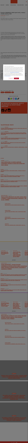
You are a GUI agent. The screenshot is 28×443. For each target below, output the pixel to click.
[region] (14, 72)
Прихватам (16, 78)
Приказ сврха (11, 78)
